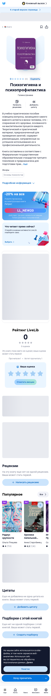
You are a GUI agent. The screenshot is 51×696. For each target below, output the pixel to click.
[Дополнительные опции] (46, 678)
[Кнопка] (18, 505)
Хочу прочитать (22, 678)
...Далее (29, 662)
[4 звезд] (20, 79)
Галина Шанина (25, 95)
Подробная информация (16, 183)
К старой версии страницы (24, 9)
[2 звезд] (15, 79)
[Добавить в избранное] (41, 27)
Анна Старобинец (33, 542)
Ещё (25, 164)
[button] (25, 54)
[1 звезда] (13, 79)
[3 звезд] (18, 79)
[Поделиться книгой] (46, 27)
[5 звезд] (23, 79)
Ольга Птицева (9, 542)
